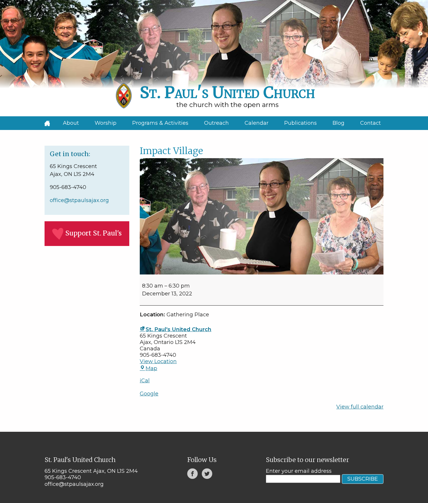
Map (151, 368)
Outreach (216, 123)
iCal (145, 380)
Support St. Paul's (93, 233)
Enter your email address (299, 471)
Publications (300, 123)
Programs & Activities (160, 123)
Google (149, 393)
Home (47, 123)
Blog (338, 123)
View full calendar (359, 407)
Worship (105, 123)
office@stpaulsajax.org (79, 200)
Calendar (256, 123)
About (71, 123)
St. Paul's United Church (178, 329)
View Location (158, 361)
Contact (370, 123)
